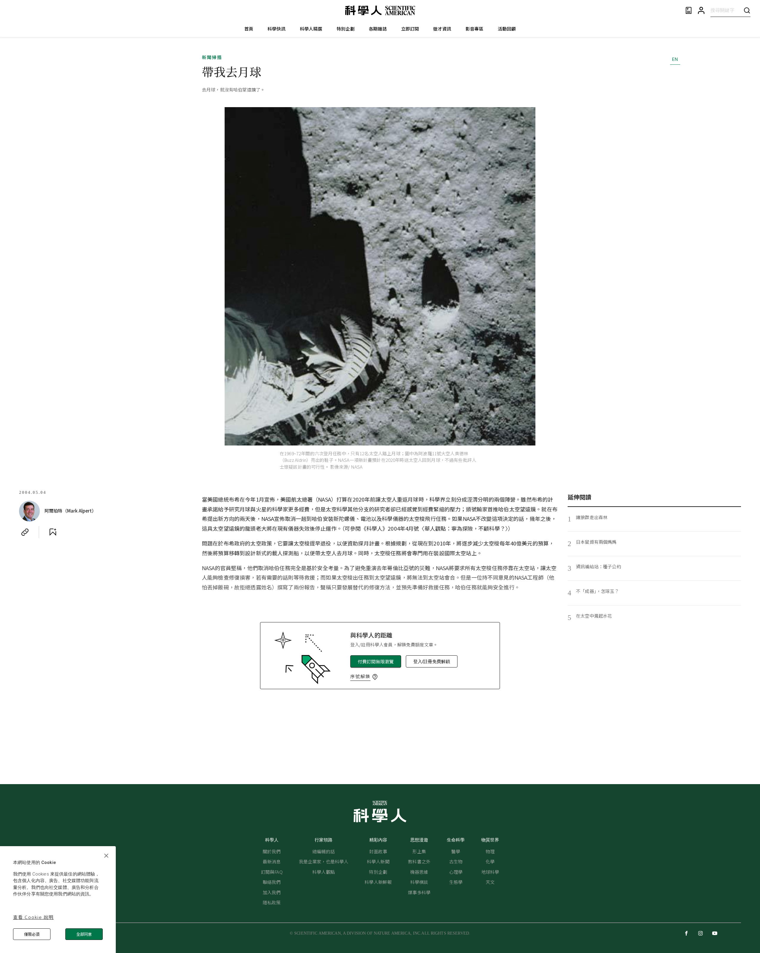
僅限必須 (31, 934)
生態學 (456, 882)
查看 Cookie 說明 (33, 917)
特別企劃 (346, 29)
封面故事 (378, 851)
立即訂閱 (410, 29)
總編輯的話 (323, 851)
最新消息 (272, 861)
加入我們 (272, 892)
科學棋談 (419, 882)
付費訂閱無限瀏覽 (376, 661)
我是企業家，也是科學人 (324, 861)
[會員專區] (701, 11)
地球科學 (490, 872)
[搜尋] (746, 10)
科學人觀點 (323, 872)
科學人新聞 (378, 861)
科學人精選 (311, 29)
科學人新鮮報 (378, 882)
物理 (490, 851)
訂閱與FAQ (272, 872)
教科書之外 (419, 861)
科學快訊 (276, 29)
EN (675, 59)
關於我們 (272, 851)
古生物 (456, 861)
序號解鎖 (360, 676)
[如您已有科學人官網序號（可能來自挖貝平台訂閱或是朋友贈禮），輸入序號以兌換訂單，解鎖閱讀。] (375, 677)
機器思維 (419, 872)
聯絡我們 (272, 882)
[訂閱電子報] (688, 11)
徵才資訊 (442, 29)
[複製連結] (25, 532)
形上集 (419, 851)
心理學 (456, 872)
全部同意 (84, 934)
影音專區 (475, 29)
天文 (490, 882)
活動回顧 (507, 29)
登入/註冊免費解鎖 (431, 661)
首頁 (248, 29)
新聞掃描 (212, 57)
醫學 (455, 851)
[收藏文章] (53, 532)
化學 (490, 861)
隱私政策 (272, 902)
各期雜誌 (378, 29)
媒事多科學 (419, 892)
